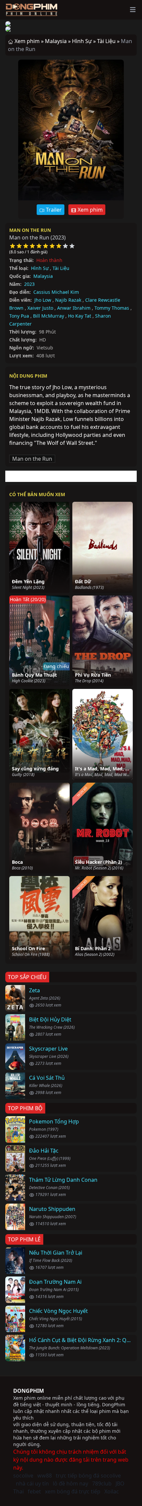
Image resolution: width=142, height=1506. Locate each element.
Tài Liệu (61, 268)
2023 (29, 284)
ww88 (44, 1475)
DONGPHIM (28, 1390)
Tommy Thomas (111, 308)
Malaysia (43, 276)
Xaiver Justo (40, 308)
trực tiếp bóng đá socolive (88, 1475)
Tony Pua (19, 316)
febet (34, 1491)
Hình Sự (40, 268)
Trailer (53, 209)
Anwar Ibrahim (73, 308)
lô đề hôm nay (70, 1483)
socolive (23, 1475)
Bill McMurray (48, 316)
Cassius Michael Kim (56, 292)
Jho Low (42, 300)
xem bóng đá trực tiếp (72, 1491)
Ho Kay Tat (79, 316)
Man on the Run (30, 230)
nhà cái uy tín (32, 1483)
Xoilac (111, 1491)
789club (102, 1483)
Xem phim (89, 209)
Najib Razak (68, 300)
